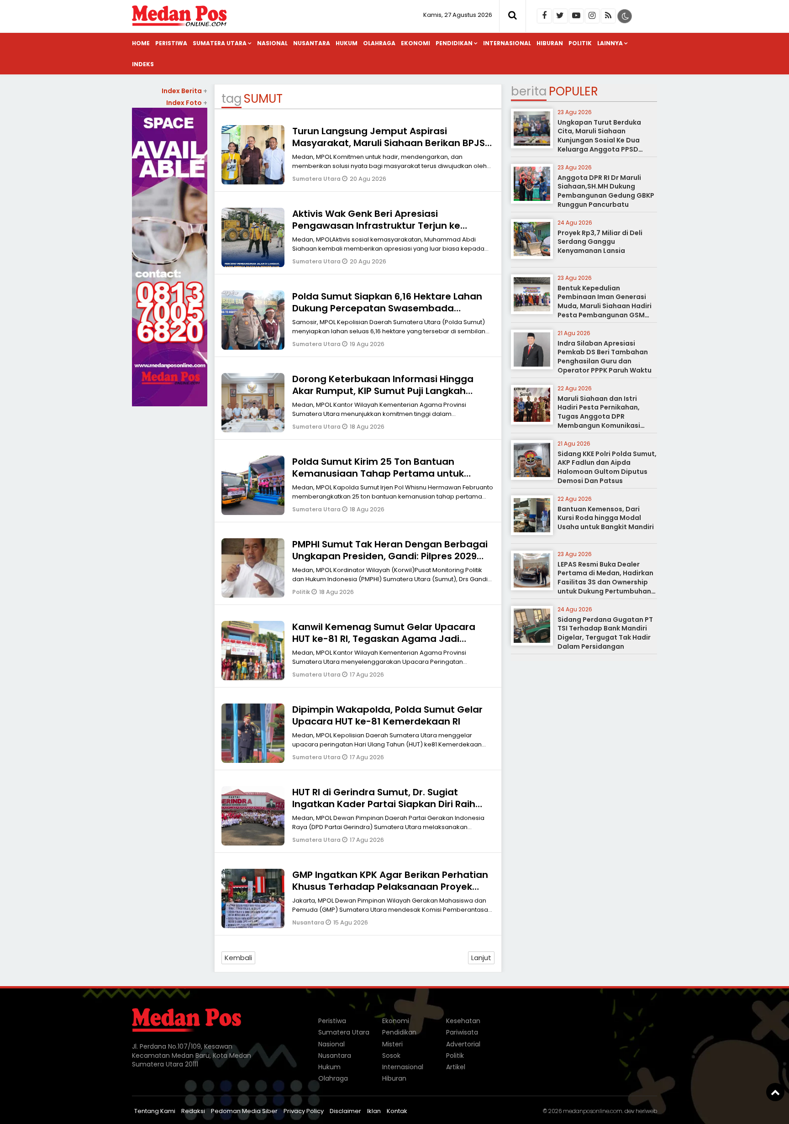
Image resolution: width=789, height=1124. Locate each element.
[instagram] (592, 16)
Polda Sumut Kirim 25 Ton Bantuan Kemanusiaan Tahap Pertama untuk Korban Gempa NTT (378, 473)
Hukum (347, 43)
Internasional (507, 43)
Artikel (455, 1066)
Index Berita (184, 90)
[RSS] (608, 16)
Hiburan (550, 43)
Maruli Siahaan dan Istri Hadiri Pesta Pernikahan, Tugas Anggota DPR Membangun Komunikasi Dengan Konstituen (599, 416)
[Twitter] (560, 16)
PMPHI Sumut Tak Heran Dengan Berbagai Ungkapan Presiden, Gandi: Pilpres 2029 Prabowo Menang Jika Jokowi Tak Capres (390, 556)
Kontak (397, 1111)
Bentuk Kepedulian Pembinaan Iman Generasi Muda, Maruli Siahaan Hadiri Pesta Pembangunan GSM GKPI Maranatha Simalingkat (606, 306)
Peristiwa (171, 43)
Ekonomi (415, 43)
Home (141, 43)
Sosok (391, 1055)
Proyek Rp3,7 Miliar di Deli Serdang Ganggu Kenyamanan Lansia (600, 241)
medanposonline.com (592, 1111)
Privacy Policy (304, 1111)
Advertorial (463, 1044)
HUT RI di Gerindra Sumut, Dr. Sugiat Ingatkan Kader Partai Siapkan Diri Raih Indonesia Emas (383, 804)
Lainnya (610, 43)
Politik (580, 43)
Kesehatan (463, 1020)
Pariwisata (462, 1032)
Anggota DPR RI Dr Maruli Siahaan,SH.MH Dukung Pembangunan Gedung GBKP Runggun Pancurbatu (606, 191)
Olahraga (379, 43)
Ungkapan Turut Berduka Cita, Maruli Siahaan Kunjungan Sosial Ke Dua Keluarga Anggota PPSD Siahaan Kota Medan (599, 140)
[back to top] (775, 1092)
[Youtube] (576, 16)
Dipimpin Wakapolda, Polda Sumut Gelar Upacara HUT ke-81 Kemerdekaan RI (387, 715)
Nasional (272, 43)
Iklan (374, 1111)
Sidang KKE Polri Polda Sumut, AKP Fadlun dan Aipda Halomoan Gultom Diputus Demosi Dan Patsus (607, 467)
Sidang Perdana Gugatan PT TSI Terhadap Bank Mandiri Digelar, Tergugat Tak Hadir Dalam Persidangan (605, 633)
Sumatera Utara (220, 43)
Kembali (238, 957)
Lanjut (481, 957)
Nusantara (311, 43)
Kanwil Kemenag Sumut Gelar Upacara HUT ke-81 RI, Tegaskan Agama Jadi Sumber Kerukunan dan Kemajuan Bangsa (392, 638)
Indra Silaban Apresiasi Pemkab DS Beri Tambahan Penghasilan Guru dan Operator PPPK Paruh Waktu (605, 357)
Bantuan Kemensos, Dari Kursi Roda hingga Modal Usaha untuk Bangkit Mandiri (606, 517)
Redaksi (193, 1111)
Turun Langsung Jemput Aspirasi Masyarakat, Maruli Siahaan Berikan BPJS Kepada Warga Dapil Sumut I (388, 143)
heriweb (646, 1111)
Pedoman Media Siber (244, 1111)
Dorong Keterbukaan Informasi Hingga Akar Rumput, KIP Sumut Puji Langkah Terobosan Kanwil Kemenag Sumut (382, 391)
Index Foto (186, 102)
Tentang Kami (154, 1111)
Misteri (392, 1044)
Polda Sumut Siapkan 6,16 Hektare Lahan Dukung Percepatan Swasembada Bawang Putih (387, 308)
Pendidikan (454, 43)
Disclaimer (345, 1111)
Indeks (143, 64)
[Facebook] (544, 16)
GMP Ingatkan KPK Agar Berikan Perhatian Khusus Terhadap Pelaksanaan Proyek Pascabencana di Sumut (390, 886)
